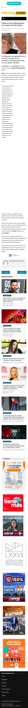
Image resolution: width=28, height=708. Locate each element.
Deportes (4, 682)
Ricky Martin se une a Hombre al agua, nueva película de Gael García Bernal (14, 299)
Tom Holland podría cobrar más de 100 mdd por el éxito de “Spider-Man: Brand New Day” (13, 417)
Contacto (17, 705)
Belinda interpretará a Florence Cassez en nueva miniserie (14, 359)
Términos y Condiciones (8, 705)
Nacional (4, 686)
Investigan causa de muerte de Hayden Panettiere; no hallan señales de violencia (14, 387)
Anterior (7, 272)
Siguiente (21, 272)
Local (3, 676)
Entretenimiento (7, 30)
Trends (3, 695)
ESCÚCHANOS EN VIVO (14, 3)
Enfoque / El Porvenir (8, 28)
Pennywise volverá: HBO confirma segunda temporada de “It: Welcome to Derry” (13, 445)
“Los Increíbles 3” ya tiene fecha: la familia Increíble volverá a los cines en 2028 (12, 330)
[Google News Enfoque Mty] (14, 255)
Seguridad (4, 679)
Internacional (5, 692)
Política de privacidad (7, 704)
